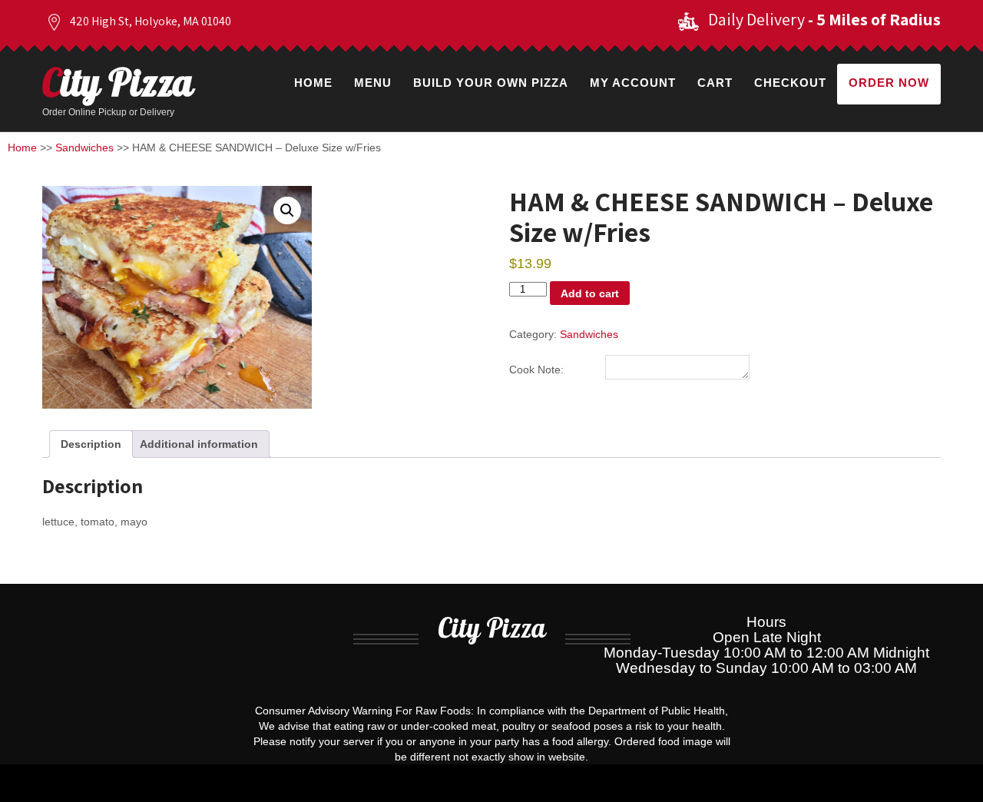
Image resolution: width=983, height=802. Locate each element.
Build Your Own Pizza (490, 82)
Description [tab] (91, 444)
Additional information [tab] (199, 444)
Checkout (790, 82)
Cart (715, 82)
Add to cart (590, 293)
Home (313, 82)
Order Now (889, 82)
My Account (633, 82)
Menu (373, 82)
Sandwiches (84, 147)
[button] (287, 210)
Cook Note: (536, 369)
